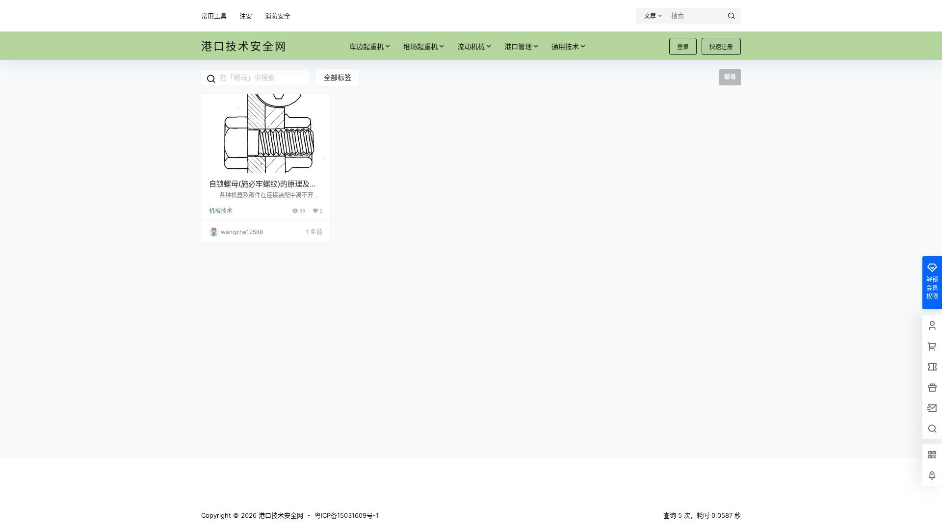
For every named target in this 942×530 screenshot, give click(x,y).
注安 (245, 16)
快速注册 (721, 47)
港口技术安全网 (280, 515)
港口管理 (518, 46)
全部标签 (337, 77)
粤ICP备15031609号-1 (346, 515)
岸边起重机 (366, 46)
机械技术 (221, 210)
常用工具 (214, 16)
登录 (683, 47)
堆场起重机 (420, 46)
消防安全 (277, 16)
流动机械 (471, 46)
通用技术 (565, 46)
